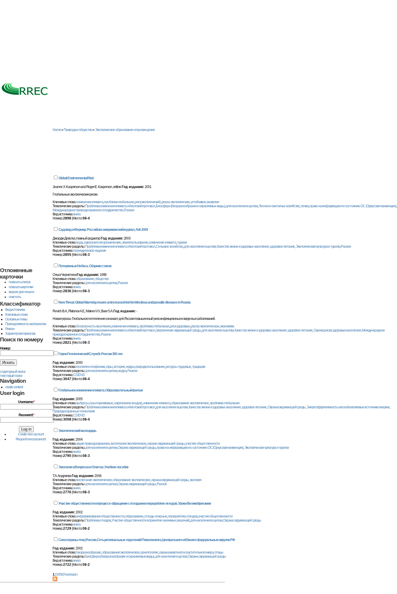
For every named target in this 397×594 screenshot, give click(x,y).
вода (79, 242)
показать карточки (21, 287)
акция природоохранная (93, 443)
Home (57, 130)
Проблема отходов (98, 520)
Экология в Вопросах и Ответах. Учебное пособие (93, 467)
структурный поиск (12, 372)
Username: (26, 402)
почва (305, 206)
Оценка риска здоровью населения (337, 330)
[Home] (24, 96)
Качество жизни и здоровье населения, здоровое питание (256, 246)
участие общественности (202, 443)
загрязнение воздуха (128, 403)
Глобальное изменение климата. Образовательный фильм (100, 390)
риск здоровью (179, 326)
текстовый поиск (11, 376)
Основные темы (16, 319)
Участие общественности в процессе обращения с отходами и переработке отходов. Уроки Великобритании (134, 503)
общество (102, 279)
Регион (10, 329)
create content (14, 387)
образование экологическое (190, 403)
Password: (26, 415)
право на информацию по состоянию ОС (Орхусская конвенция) (353, 206)
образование (85, 279)
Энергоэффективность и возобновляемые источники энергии (348, 407)
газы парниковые (101, 403)
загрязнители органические (102, 242)
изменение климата (89, 202)
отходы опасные (155, 516)
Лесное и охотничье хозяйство (279, 206)
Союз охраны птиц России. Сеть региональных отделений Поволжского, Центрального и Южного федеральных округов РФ (146, 540)
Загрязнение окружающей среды (178, 330)
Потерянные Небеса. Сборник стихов (84, 266)
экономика (227, 326)
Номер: (5, 348)
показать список (19, 282)
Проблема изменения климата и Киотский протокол (120, 206)
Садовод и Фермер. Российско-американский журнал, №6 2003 (103, 230)
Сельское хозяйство (169, 246)
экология (195, 480)
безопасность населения (93, 326)
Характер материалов (20, 333)
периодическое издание (89, 251)
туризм (182, 242)
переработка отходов (182, 516)
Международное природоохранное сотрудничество (88, 210)
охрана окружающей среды (165, 443)
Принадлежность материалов (25, 324)
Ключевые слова (16, 315)
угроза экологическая (175, 202)
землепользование (135, 242)
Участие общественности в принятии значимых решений (150, 520)
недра (130, 367)
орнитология (149, 552)
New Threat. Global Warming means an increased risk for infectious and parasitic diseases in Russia (124, 302)
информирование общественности (100, 516)
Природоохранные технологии (74, 411)
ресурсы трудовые (178, 367)
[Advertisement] (198, 40)
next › (68, 574)
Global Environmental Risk (76, 178)
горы (109, 367)
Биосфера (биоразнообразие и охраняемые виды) (190, 206)
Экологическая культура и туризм (318, 246)
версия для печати (21, 292)
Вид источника (15, 310)
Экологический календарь (77, 431)
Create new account (30, 434)
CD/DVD (79, 375)
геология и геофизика (90, 367)
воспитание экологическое (128, 443)
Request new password (31, 439)
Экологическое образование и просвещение (125, 130)
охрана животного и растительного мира (186, 552)
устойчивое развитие (205, 202)
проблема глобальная (119, 202)
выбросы (82, 403)
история (119, 367)
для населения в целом (241, 206)
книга (76, 214)
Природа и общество (78, 130)
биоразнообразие (88, 552)
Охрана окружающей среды (286, 407)
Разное (129, 210)
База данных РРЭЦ (51, 122)
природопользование (149, 367)
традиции (198, 367)
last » (74, 574)
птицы (218, 552)
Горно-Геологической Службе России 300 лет (90, 354)
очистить (15, 297)
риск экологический (147, 202)
